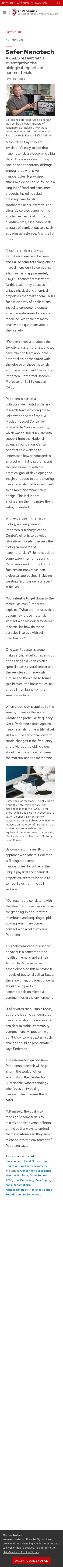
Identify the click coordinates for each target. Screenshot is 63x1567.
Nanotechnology (17, 1190)
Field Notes (32, 1161)
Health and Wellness (19, 1166)
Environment (14, 1161)
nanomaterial (22, 1185)
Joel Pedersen (23, 1180)
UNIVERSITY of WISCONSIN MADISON (24, 3)
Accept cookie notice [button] (31, 1560)
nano (9, 1185)
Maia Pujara (42, 1180)
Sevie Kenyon (31, 1194)
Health (45, 1161)
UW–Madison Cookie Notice (21, 1552)
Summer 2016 (43, 1166)
